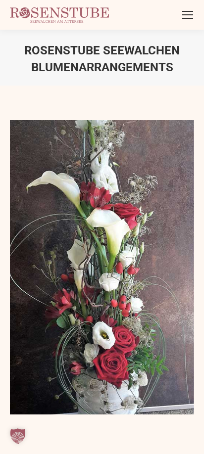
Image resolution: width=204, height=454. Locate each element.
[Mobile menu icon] (187, 14)
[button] (18, 436)
